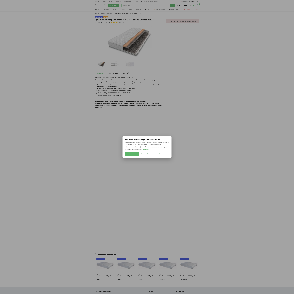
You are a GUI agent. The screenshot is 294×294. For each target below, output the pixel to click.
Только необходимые (147, 154)
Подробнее (146, 149)
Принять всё (132, 154)
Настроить (162, 154)
